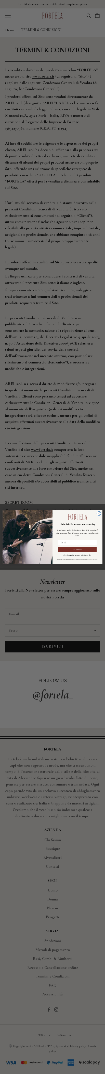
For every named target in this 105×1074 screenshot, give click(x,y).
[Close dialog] (99, 513)
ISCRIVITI (77, 549)
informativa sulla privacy (92, 559)
